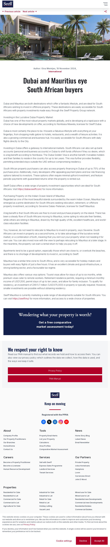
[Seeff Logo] (7, 4)
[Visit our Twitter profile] (49, 422)
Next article (28, 11)
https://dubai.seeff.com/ (30, 189)
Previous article (12, 11)
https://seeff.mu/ (20, 298)
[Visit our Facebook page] (43, 422)
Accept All (99, 541)
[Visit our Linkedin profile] (55, 422)
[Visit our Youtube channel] (66, 422)
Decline (83, 541)
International (55, 71)
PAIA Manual (55, 378)
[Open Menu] (105, 4)
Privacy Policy (55, 370)
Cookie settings (64, 541)
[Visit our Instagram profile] (60, 422)
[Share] (105, 11)
